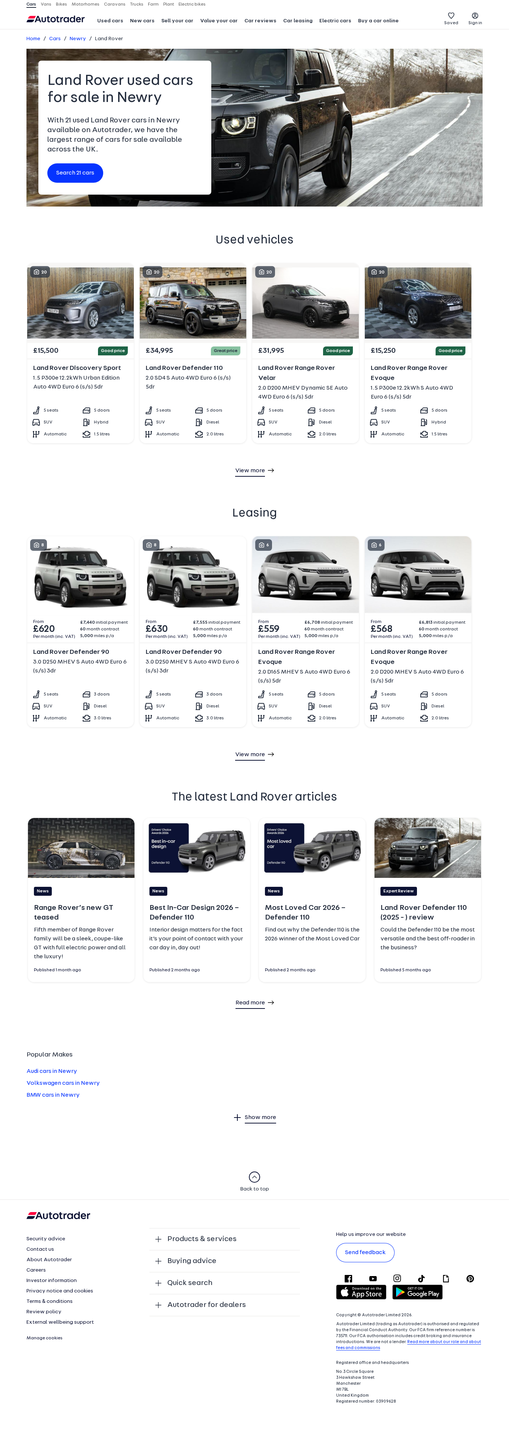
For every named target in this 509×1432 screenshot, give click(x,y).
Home (33, 39)
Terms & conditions (49, 1301)
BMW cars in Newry (53, 1095)
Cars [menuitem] (31, 4)
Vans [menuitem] (46, 4)
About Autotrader (49, 1260)
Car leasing (298, 21)
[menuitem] (110, 21)
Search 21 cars (75, 173)
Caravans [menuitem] (115, 4)
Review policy (43, 1312)
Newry (78, 39)
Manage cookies (44, 1338)
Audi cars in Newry (51, 1071)
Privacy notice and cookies (59, 1291)
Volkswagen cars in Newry (63, 1083)
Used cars (110, 21)
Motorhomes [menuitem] (85, 4)
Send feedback (365, 1253)
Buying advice (191, 1261)
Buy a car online (378, 21)
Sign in (475, 23)
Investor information (51, 1281)
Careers (36, 1270)
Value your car (219, 21)
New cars (142, 21)
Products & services (202, 1239)
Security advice (45, 1239)
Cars (55, 39)
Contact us (40, 1249)
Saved (451, 23)
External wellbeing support (60, 1322)
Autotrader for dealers (206, 1305)
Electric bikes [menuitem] (192, 4)
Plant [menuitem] (168, 4)
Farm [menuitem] (153, 4)
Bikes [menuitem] (61, 4)
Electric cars (335, 21)
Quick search (189, 1283)
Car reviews (260, 21)
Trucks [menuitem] (136, 4)
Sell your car (177, 21)
